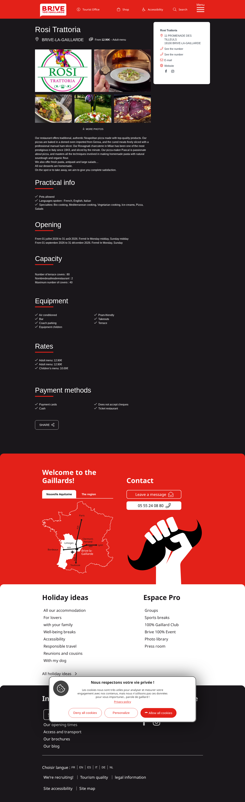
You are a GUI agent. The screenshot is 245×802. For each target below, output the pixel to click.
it (96, 767)
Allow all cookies (160, 713)
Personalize (121, 713)
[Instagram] (174, 72)
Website (169, 65)
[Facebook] (167, 72)
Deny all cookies (85, 713)
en (81, 767)
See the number (173, 48)
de (104, 767)
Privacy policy (122, 702)
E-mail (168, 60)
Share (44, 425)
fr (73, 767)
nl (111, 767)
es (89, 767)
